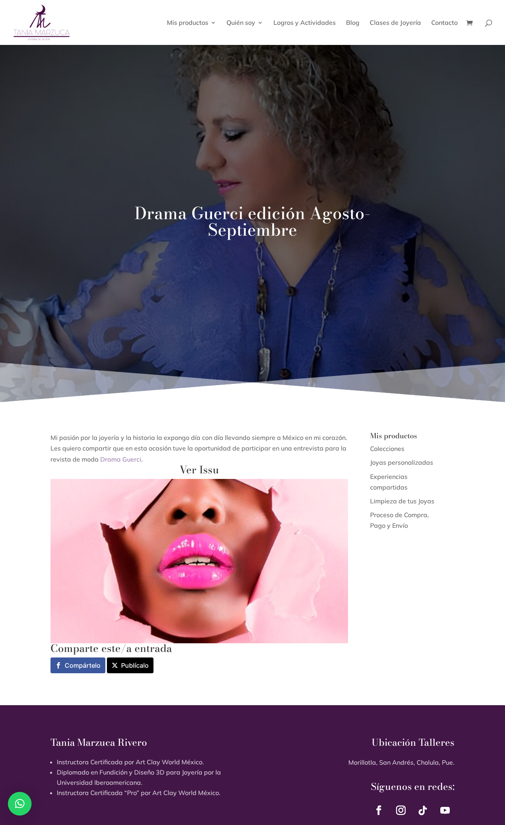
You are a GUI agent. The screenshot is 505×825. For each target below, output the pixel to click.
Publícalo (135, 665)
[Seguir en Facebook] (378, 810)
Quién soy (240, 23)
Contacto (444, 23)
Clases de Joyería (395, 23)
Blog (352, 23)
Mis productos (187, 23)
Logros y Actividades (304, 23)
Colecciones (387, 449)
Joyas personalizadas (401, 462)
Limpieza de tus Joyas (402, 501)
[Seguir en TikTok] (422, 810)
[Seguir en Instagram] (400, 810)
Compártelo (83, 665)
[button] (20, 804)
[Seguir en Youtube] (445, 810)
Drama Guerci (120, 459)
